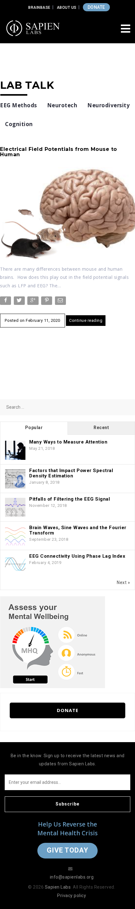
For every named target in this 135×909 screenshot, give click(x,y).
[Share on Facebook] (6, 301)
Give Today (67, 850)
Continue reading (85, 320)
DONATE (96, 7)
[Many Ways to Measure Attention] (15, 450)
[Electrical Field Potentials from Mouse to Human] (67, 213)
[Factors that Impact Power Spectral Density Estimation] (15, 478)
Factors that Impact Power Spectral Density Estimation (71, 473)
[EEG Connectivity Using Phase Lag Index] (15, 564)
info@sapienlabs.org (72, 877)
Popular (34, 427)
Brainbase (39, 7)
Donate (67, 710)
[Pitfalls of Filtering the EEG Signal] (15, 507)
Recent (101, 427)
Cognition (19, 124)
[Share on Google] (33, 301)
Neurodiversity (108, 105)
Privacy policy (71, 895)
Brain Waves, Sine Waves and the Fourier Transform (78, 530)
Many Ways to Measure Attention (68, 442)
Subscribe (67, 803)
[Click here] (52, 641)
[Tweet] (20, 301)
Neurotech (62, 105)
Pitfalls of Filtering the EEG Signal (69, 499)
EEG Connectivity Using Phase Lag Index (77, 556)
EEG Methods (18, 105)
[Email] (61, 301)
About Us (67, 7)
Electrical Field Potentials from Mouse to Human (58, 152)
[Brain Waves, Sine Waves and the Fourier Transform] (15, 536)
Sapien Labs (58, 887)
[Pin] (47, 301)
